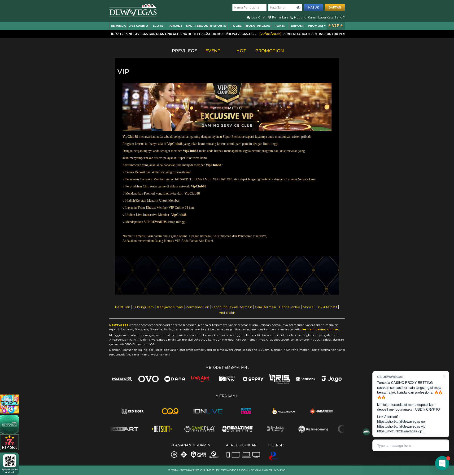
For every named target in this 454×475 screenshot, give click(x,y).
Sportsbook (197, 25)
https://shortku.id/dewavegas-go (401, 421)
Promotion (269, 50)
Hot (241, 50)
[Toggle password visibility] (298, 7)
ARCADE (176, 25)
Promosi (315, 25)
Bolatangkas (258, 25)
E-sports (218, 25)
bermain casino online (319, 329)
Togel (236, 25)
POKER (280, 25)
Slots (158, 25)
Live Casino (138, 25)
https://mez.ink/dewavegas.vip (399, 430)
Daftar (334, 7)
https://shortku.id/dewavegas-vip (401, 426)
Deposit (298, 25)
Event (212, 50)
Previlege (184, 50)
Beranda (118, 25)
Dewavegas (118, 325)
